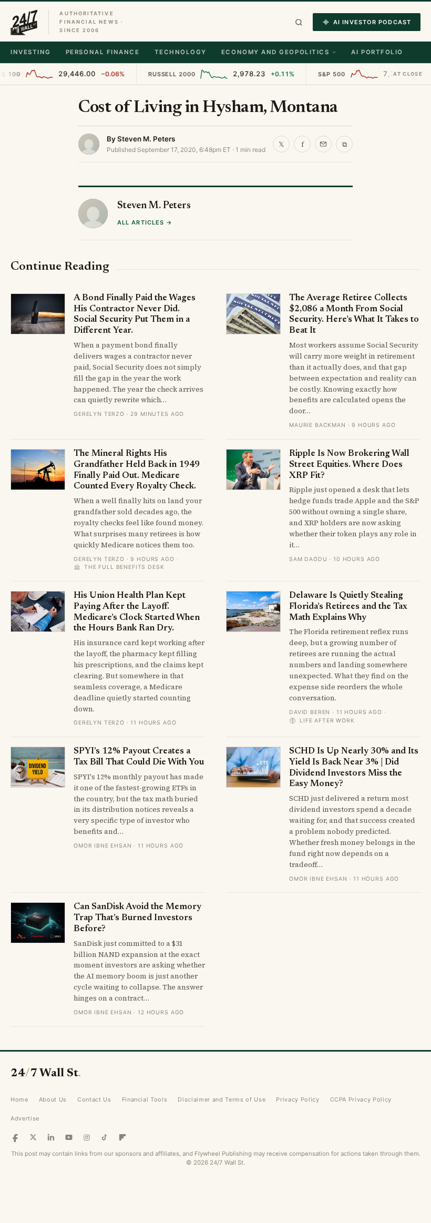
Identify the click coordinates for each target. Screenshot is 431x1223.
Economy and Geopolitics (275, 52)
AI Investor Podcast (372, 22)
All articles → (144, 222)
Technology (181, 52)
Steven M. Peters (146, 139)
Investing (31, 52)
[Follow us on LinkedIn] (51, 1137)
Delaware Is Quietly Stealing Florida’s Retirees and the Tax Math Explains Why (348, 607)
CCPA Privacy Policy (361, 1099)
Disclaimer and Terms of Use (221, 1099)
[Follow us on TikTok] (104, 1137)
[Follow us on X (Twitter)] (33, 1137)
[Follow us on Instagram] (86, 1137)
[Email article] (323, 144)
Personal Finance (103, 52)
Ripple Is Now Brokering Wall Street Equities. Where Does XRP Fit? (349, 465)
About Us (53, 1099)
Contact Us (94, 1099)
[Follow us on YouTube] (69, 1137)
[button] (298, 22)
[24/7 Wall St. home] (24, 22)
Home (19, 1099)
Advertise (25, 1118)
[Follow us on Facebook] (15, 1137)
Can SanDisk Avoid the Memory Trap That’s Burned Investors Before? (137, 918)
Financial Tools (145, 1099)
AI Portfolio (377, 52)
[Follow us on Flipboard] (122, 1137)
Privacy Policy (297, 1099)
